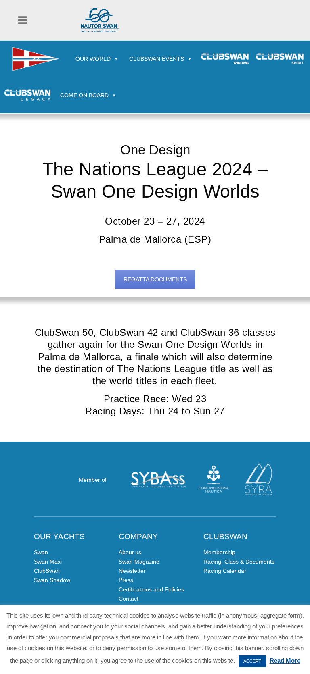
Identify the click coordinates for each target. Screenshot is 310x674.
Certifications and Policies (151, 589)
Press (126, 580)
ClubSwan (47, 571)
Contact (128, 598)
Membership (219, 552)
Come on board (84, 95)
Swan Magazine (139, 561)
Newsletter (132, 571)
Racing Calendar (224, 571)
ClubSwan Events (156, 59)
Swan (41, 552)
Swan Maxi (48, 561)
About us (130, 552)
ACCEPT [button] (252, 661)
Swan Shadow (52, 580)
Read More (285, 660)
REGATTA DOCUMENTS (155, 279)
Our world (93, 59)
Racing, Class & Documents (238, 561)
